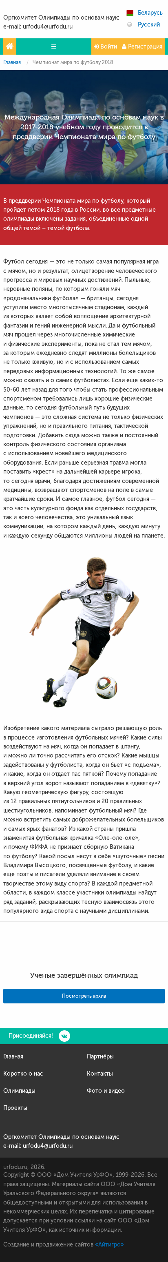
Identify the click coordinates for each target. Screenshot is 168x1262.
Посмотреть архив (84, 996)
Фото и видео (106, 1091)
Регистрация (144, 47)
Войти (108, 47)
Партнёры (100, 1057)
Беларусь (150, 13)
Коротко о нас (23, 1074)
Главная (12, 62)
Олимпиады (19, 1091)
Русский (149, 25)
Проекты (15, 1108)
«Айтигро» (109, 1245)
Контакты (100, 1074)
